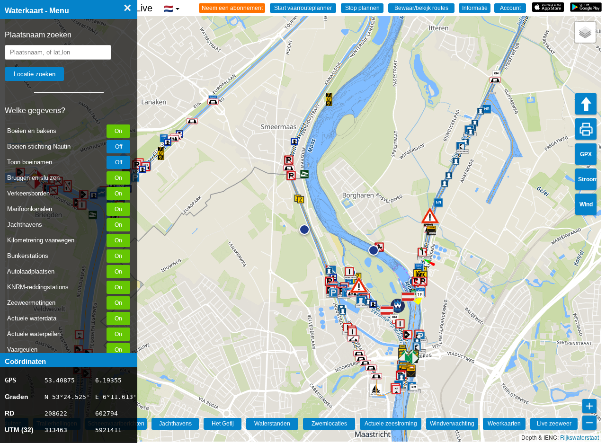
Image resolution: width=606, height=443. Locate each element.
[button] (358, 285)
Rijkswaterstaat (579, 437)
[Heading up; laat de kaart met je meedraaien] (586, 104)
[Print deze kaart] (586, 129)
